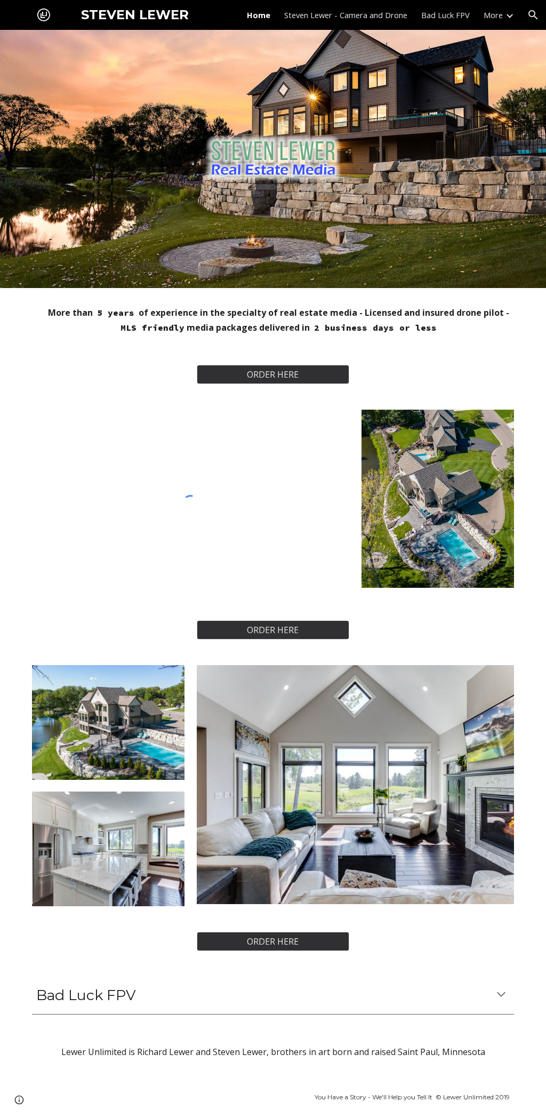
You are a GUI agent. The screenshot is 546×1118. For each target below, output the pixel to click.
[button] (533, 15)
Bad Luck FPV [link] (445, 15)
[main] (273, 320)
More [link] (493, 15)
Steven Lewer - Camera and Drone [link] (345, 15)
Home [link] (258, 15)
